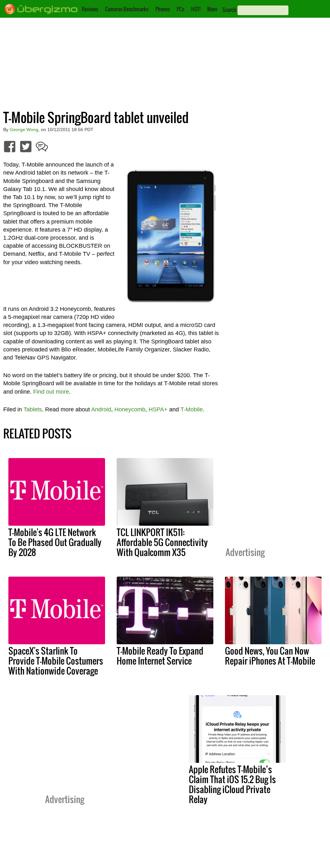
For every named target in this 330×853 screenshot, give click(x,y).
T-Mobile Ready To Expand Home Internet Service (160, 655)
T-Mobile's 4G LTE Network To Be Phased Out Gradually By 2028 (55, 542)
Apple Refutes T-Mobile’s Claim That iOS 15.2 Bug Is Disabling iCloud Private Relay (232, 784)
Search (229, 10)
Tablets (33, 409)
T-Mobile (191, 409)
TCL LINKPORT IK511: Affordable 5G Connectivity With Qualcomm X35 (162, 542)
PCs (180, 9)
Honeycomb (129, 409)
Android (101, 409)
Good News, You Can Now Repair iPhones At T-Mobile (270, 655)
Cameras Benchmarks (127, 9)
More (212, 9)
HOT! (195, 9)
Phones (162, 9)
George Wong (24, 129)
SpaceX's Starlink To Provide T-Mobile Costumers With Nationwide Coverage (55, 660)
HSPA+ (158, 409)
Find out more (51, 391)
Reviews (90, 9)
